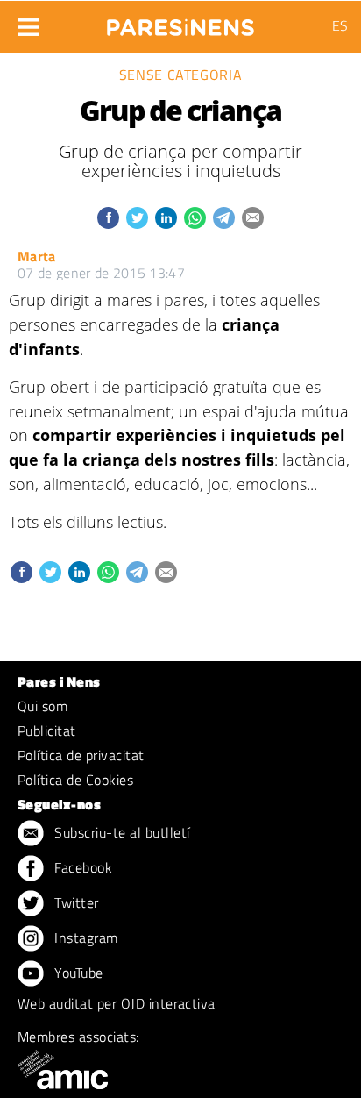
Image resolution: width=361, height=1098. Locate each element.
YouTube (77, 972)
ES (340, 25)
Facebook (81, 867)
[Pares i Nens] (180, 22)
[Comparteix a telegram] (224, 218)
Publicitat (47, 730)
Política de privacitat (81, 755)
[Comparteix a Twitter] (137, 218)
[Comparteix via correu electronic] (253, 218)
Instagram (84, 937)
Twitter (75, 902)
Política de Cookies (75, 779)
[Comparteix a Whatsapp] (195, 218)
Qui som (42, 706)
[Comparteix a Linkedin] (166, 218)
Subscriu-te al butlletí (120, 832)
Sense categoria (181, 74)
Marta (37, 256)
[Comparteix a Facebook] (108, 218)
